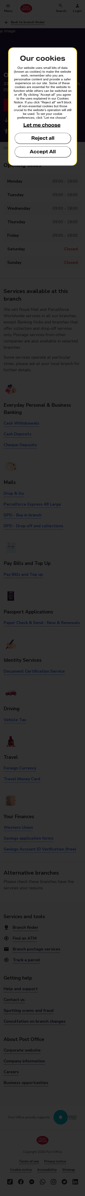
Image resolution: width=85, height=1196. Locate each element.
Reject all (42, 138)
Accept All (43, 152)
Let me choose (42, 125)
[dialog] (43, 106)
